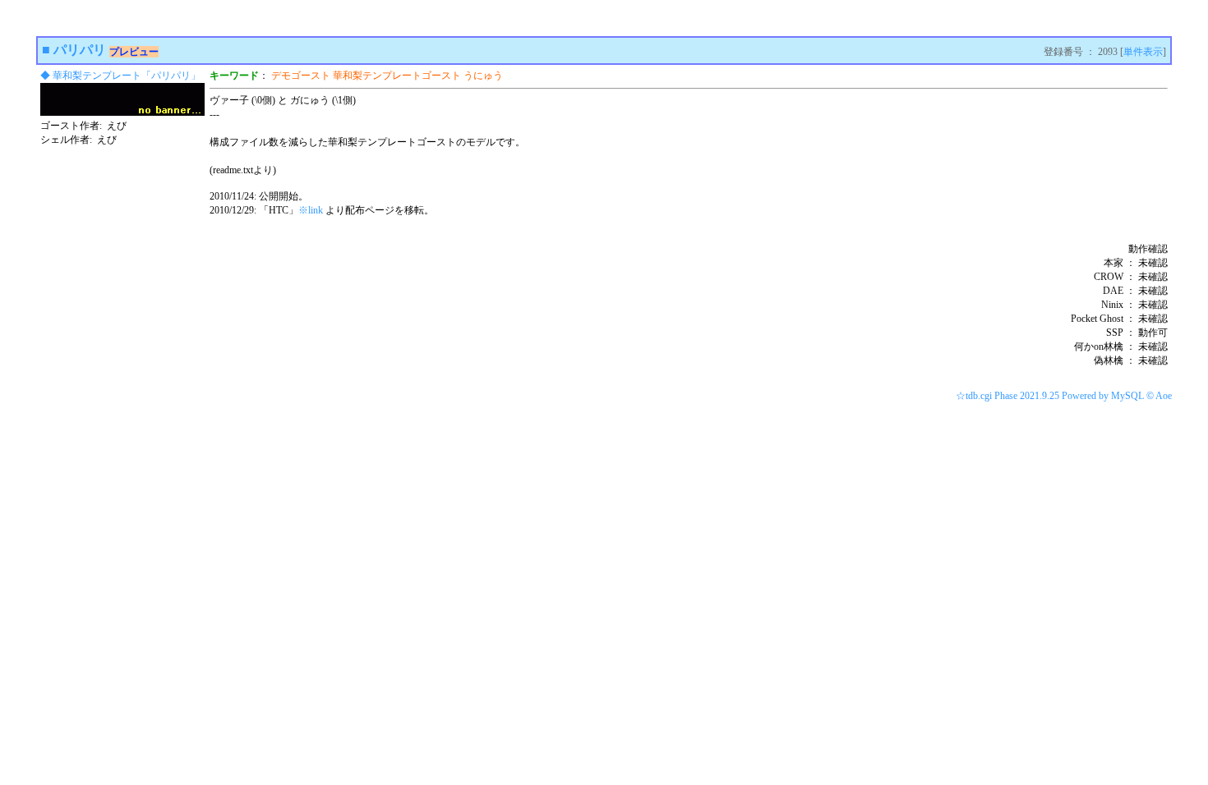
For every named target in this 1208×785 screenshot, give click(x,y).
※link (310, 210)
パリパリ (79, 50)
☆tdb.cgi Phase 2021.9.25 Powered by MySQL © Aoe (1064, 396)
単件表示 (1143, 51)
